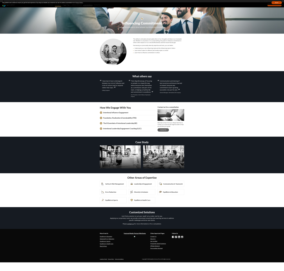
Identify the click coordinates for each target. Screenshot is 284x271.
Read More (105, 161)
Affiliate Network (155, 246)
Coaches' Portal (103, 259)
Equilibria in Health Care (106, 244)
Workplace (58, 5)
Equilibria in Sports (105, 241)
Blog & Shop (103, 246)
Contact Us (163, 130)
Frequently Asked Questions (158, 243)
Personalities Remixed (156, 248)
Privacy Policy (111, 259)
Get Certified (153, 241)
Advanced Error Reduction (107, 239)
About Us (153, 239)
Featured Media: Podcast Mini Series (135, 233)
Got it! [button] (276, 2)
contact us (130, 224)
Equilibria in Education (106, 236)
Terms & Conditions (119, 259)
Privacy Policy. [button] (79, 2)
